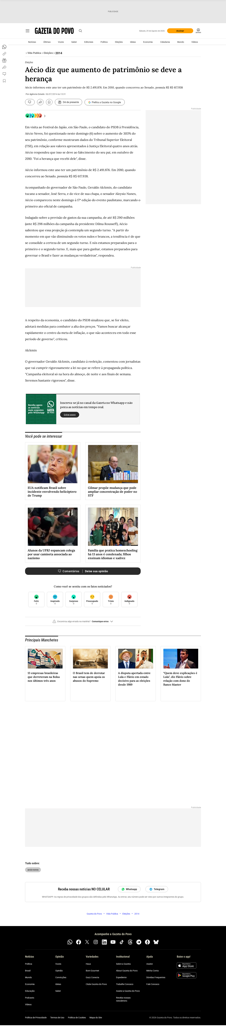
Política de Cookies (77, 1017)
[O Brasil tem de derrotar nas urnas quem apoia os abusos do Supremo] (90, 659)
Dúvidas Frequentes (155, 977)
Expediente (121, 977)
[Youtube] (113, 942)
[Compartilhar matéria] (40, 102)
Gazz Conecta (92, 977)
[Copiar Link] (4, 54)
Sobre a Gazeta (123, 964)
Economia (148, 42)
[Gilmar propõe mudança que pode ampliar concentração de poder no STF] (113, 464)
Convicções (60, 977)
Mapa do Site (95, 1017)
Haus (88, 964)
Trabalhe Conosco (124, 984)
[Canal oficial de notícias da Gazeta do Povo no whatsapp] (69, 942)
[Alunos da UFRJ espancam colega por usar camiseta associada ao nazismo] (53, 526)
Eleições (119, 42)
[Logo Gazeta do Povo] (54, 31)
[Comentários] (30, 102)
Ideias (133, 42)
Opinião (59, 970)
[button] (83, 623)
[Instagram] (95, 942)
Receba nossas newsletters (123, 999)
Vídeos (194, 42)
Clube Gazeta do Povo (96, 984)
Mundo (180, 42)
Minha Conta (152, 970)
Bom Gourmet (92, 970)
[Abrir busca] (80, 31)
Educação (30, 991)
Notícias (32, 42)
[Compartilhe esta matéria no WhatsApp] (4, 47)
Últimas (47, 42)
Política (104, 42)
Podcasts (29, 997)
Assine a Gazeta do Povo (128, 991)
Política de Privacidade (36, 1017)
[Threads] (130, 942)
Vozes (61, 42)
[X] (87, 942)
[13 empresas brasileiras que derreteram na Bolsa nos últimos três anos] (45, 659)
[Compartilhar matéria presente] (4, 60)
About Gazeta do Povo (127, 970)
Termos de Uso (57, 1017)
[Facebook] (78, 942)
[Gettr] (147, 942)
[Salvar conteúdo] (49, 102)
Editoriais (88, 42)
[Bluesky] (156, 942)
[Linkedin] (104, 942)
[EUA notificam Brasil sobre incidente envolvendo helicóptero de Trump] (53, 464)
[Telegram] (138, 942)
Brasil (27, 970)
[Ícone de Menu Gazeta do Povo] (27, 30)
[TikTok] (121, 942)
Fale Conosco (152, 984)
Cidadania (165, 42)
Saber (74, 42)
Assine (149, 964)
